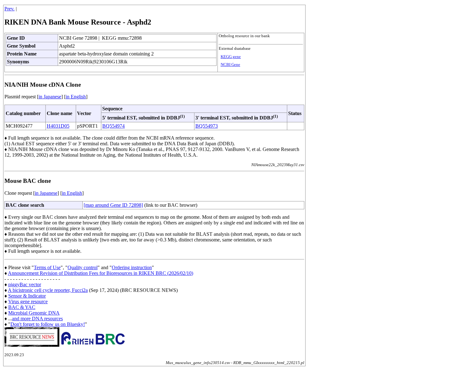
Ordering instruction (132, 267)
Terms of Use (47, 267)
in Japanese (50, 96)
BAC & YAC (21, 307)
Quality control (83, 267)
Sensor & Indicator (27, 296)
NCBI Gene (230, 64)
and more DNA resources (37, 318)
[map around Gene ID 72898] (113, 205)
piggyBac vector (24, 284)
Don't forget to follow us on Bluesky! (47, 324)
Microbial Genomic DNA (34, 313)
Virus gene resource (28, 301)
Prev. (9, 8)
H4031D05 (58, 126)
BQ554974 (113, 126)
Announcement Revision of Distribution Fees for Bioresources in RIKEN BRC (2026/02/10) (100, 273)
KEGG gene (231, 57)
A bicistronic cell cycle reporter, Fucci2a (48, 290)
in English (76, 96)
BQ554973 (206, 126)
